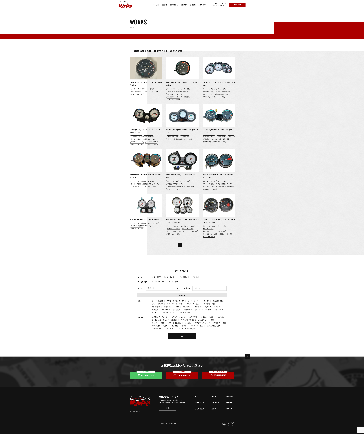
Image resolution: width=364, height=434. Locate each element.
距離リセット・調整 (207, 320)
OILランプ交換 (185, 312)
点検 (177, 306)
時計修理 (198, 306)
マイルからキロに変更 (188, 320)
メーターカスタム (158, 281)
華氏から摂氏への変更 (159, 325)
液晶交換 (177, 309)
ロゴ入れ (220, 317)
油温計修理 (188, 309)
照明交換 (155, 309)
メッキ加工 (171, 328)
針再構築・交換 (218, 301)
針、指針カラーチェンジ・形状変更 (164, 320)
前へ (175, 245)
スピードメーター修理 (174, 304)
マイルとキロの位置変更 (187, 328)
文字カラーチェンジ (178, 317)
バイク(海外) (195, 277)
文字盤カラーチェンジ (159, 317)
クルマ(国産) (156, 277)
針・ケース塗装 (157, 301)
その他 (184, 325)
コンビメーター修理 (169, 312)
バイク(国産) (182, 277)
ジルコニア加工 (157, 328)
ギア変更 (175, 325)
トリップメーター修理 (203, 309)
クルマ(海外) (169, 277)
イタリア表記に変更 (213, 325)
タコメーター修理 (192, 304)
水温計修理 (168, 306)
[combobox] (209, 288)
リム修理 (155, 312)
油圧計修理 (186, 306)
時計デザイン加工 (220, 323)
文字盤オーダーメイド (202, 323)
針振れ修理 (219, 309)
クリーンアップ (157, 304)
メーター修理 (173, 281)
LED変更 (188, 323)
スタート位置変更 (174, 323)
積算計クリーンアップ (212, 306)
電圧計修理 (166, 309)
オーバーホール (193, 301)
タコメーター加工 (196, 325)
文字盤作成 (193, 317)
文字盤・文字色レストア (175, 301)
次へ (190, 245)
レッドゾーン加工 (158, 323)
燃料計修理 (156, 306)
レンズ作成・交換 (209, 304)
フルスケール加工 (207, 317)
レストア (206, 301)
